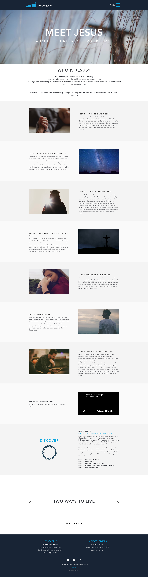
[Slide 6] (81, 523)
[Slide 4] (76, 523)
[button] (115, 5)
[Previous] (30, 503)
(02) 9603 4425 (53, 553)
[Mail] (68, 560)
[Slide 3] (74, 523)
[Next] (118, 503)
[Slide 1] (69, 523)
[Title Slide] (67, 523)
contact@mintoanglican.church (52, 550)
